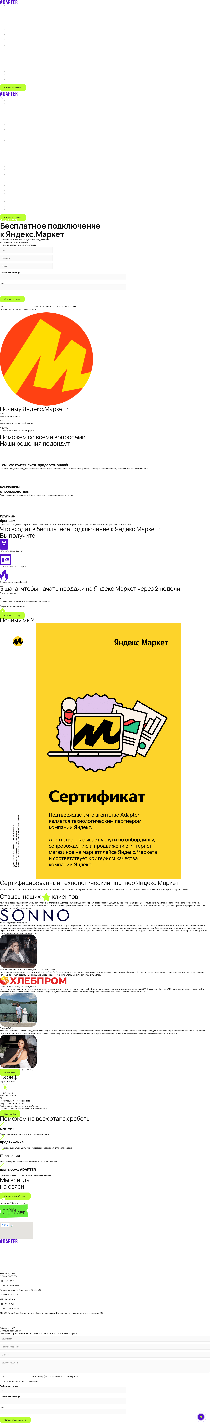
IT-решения (14, 21)
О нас (8, 37)
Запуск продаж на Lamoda (21, 26)
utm (2, 283)
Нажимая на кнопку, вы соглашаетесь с (43, 1381)
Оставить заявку (12, 299)
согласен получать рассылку (17, 306)
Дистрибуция (6, 1252)
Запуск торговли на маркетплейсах (26, 16)
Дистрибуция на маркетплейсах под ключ (29, 24)
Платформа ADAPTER (10, 1250)
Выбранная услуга (9, 1386)
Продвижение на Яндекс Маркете (25, 18)
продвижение (12, 1142)
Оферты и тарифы (8, 1325)
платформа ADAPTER (18, 1169)
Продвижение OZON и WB (12, 1244)
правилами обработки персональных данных (59, 309)
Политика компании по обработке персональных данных (27, 1317)
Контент (13, 13)
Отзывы (9, 34)
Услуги (9, 8)
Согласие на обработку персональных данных (22, 1320)
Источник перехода (10, 272)
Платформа (11, 5)
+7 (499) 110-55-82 (8, 1191)
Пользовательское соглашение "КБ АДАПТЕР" (22, 1323)
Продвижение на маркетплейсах (24, 10)
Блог (8, 39)
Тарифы (9, 29)
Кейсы (9, 31)
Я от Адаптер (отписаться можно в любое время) (39, 306)
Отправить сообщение (15, 1420)
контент (7, 1128)
